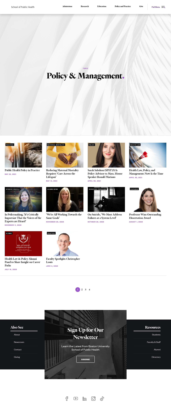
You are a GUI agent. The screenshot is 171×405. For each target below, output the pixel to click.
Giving (17, 356)
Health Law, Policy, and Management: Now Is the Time (146, 172)
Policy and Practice (123, 6)
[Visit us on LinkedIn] (84, 398)
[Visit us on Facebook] (67, 398)
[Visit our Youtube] (76, 398)
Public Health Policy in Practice (22, 170)
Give (141, 6)
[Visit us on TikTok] (103, 398)
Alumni (157, 349)
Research (85, 6)
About (17, 334)
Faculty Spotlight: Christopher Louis (63, 260)
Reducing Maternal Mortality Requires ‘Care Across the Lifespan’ (62, 174)
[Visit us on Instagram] (93, 398)
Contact (18, 349)
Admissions (67, 6)
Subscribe (85, 359)
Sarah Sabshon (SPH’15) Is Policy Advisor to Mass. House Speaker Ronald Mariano (105, 174)
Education (101, 6)
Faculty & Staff (154, 341)
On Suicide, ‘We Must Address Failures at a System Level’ (105, 216)
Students (156, 334)
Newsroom (19, 341)
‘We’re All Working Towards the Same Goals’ (64, 216)
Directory (156, 356)
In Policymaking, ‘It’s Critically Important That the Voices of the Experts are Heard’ (23, 218)
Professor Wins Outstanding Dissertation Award (145, 216)
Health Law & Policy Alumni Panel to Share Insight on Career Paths (22, 262)
